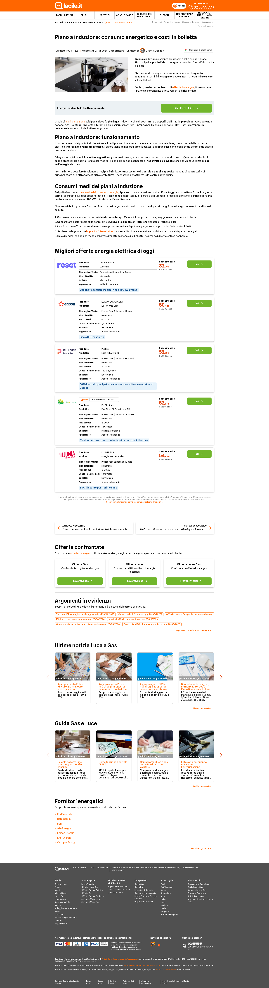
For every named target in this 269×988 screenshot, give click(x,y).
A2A (163, 896)
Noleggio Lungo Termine (66, 908)
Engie (163, 908)
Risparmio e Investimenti (145, 15)
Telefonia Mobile (62, 902)
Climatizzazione (115, 892)
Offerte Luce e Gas (89, 887)
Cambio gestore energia (145, 893)
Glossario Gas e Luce (197, 893)
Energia (164, 15)
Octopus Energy (66, 842)
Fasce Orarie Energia (143, 890)
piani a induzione (75, 121)
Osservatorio (208, 22)
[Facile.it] (68, 8)
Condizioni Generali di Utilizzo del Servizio (67, 982)
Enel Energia (64, 837)
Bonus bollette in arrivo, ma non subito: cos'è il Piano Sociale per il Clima (195, 687)
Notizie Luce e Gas (196, 896)
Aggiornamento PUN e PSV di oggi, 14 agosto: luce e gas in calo (70, 687)
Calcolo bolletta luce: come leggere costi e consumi (70, 765)
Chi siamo (59, 914)
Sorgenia (165, 911)
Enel (163, 884)
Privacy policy (89, 982)
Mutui (84, 15)
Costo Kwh (139, 887)
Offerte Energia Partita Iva (92, 896)
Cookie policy (100, 982)
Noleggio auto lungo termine (204, 15)
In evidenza (175, 22)
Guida (154, 22)
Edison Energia (65, 833)
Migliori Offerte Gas (90, 902)
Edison (164, 899)
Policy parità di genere (128, 982)
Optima (164, 905)
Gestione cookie (113, 982)
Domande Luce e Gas (197, 890)
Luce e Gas (73, 22)
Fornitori (196, 22)
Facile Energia (87, 884)
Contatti (58, 920)
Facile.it (59, 22)
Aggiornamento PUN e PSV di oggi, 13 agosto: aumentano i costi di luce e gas (113, 688)
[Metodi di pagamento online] (81, 944)
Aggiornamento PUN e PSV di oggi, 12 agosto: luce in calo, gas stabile (153, 687)
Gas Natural (166, 893)
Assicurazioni (64, 15)
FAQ (160, 22)
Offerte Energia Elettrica (92, 890)
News (166, 22)
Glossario (186, 22)
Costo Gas (139, 884)
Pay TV (58, 905)
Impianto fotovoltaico (117, 886)
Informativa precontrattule (146, 982)
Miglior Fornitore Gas (143, 901)
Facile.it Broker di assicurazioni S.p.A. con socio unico (120, 959)
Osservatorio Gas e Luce (198, 884)
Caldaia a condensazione (119, 889)
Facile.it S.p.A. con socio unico (166, 969)
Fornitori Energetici (169, 914)
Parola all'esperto (206, 26)
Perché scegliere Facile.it (66, 917)
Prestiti (104, 15)
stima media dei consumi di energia (97, 192)
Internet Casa (61, 893)
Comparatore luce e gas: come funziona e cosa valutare (154, 765)
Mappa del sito (61, 923)
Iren (59, 823)
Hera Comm (64, 818)
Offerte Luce (134, 564)
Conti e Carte (124, 15)
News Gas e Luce (92, 22)
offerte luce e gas (80, 553)
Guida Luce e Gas (195, 887)
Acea (163, 890)
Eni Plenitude (64, 814)
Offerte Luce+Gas (189, 564)
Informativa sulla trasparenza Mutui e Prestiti (175, 982)
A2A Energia (64, 828)
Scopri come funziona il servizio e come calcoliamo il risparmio (134, 502)
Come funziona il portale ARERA (113, 763)
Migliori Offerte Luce (90, 899)
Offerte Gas (80, 564)
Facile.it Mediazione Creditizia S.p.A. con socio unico (141, 965)
